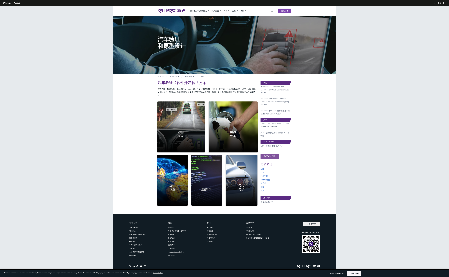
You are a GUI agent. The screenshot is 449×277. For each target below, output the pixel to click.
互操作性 (171, 234)
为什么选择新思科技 (198, 11)
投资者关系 (133, 238)
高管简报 (171, 245)
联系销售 (284, 11)
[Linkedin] (134, 266)
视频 (262, 187)
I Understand (354, 273)
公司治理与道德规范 (136, 252)
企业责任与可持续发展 (137, 234)
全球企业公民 (212, 234)
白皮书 (263, 183)
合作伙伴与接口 (267, 202)
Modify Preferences (337, 273)
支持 (234, 11)
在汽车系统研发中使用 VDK (272, 146)
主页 (159, 76)
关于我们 (210, 227)
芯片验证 (173, 76)
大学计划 (171, 248)
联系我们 (171, 238)
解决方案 (215, 11)
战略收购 (132, 255)
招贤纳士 (210, 231)
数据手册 (264, 176)
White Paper (269, 142)
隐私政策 (249, 227)
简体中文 (441, 3)
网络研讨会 (265, 180)
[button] (270, 156)
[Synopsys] (7, 3)
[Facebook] (137, 266)
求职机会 (132, 231)
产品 (225, 11)
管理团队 (132, 248)
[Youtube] (141, 266)
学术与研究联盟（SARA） (177, 231)
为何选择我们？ (135, 227)
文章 (265, 120)
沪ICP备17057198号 (253, 234)
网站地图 (171, 255)
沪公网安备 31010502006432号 (257, 238)
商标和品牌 (250, 231)
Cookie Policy (158, 273)
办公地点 (132, 241)
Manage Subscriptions (176, 252)
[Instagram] (145, 266)
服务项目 (171, 227)
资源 (242, 11)
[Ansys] (17, 3)
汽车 (202, 76)
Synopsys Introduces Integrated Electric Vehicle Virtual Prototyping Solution (275, 102)
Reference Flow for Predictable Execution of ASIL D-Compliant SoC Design (275, 90)
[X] (130, 266)
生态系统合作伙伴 (135, 245)
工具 (262, 190)
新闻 (265, 83)
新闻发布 (171, 241)
